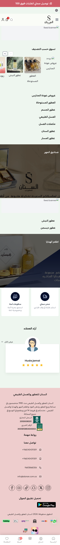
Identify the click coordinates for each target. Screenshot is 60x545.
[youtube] (19, 488)
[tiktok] (26, 488)
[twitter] (41, 488)
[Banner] (30, 33)
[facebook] (12, 488)
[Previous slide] (11, 53)
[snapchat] (34, 488)
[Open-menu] (57, 19)
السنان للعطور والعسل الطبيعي (20, 514)
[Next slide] (5, 53)
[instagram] (48, 488)
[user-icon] (2, 20)
